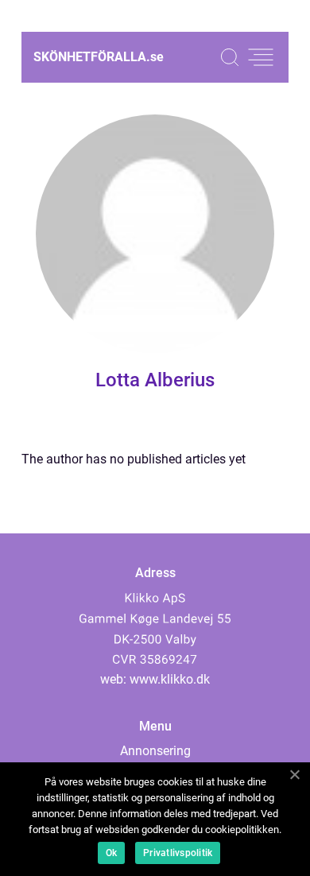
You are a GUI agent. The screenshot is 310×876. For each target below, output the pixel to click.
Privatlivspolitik (177, 853)
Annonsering (155, 750)
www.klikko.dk (170, 679)
